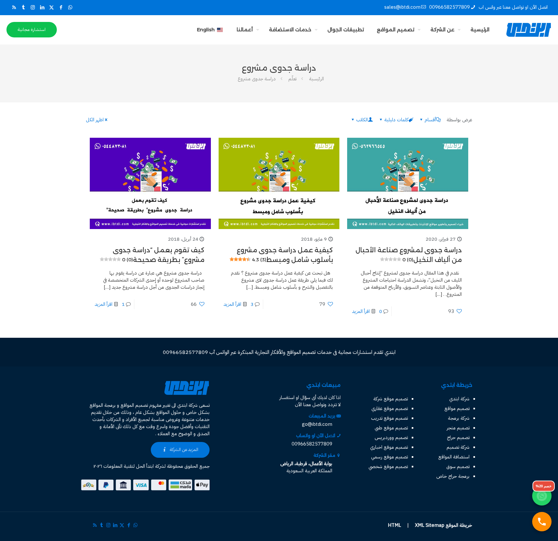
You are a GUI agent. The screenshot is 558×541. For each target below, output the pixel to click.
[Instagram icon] (32, 7)
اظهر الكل (95, 119)
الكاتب (362, 119)
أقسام (430, 119)
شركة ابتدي (459, 398)
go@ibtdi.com (317, 424)
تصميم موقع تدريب (389, 418)
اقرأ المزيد (361, 311)
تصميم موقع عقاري (389, 408)
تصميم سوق (458, 466)
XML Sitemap (429, 525)
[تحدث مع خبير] (542, 521)
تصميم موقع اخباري (389, 447)
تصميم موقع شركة (390, 398)
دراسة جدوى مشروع (257, 78)
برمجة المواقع (102, 405)
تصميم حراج (458, 437)
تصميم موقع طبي (391, 427)
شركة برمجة (459, 418)
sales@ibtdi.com (402, 7)
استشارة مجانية (32, 29)
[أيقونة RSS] (14, 7)
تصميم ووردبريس (391, 437)
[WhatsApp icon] (70, 7)
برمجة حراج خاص (453, 476)
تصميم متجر (458, 427)
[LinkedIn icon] (42, 7)
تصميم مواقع (457, 408)
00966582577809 (449, 7)
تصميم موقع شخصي (388, 466)
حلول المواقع (168, 412)
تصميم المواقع (134, 405)
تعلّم (292, 78)
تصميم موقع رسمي (389, 456)
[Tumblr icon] (23, 7)
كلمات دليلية (396, 119)
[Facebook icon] (60, 7)
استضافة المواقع (454, 456)
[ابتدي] (529, 29)
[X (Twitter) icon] (51, 7)
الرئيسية (316, 78)
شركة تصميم (458, 447)
